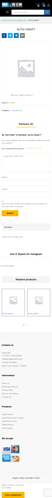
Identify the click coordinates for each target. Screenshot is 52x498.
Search (47, 12)
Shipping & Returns (10, 387)
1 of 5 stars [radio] (27, 148)
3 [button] (28, 324)
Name (5, 177)
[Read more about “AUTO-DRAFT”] (7, 310)
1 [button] (23, 324)
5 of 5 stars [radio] (40, 148)
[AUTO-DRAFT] (4, 35)
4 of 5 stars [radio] (37, 148)
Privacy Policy (7, 390)
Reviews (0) (26, 124)
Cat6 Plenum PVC (9, 421)
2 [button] (26, 324)
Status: (5, 103)
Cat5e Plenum (8, 414)
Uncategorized (16, 110)
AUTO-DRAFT (8, 314)
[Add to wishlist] (18, 310)
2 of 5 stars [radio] (31, 148)
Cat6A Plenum (8, 425)
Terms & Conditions (10, 394)
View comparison (13, 495)
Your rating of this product (13, 149)
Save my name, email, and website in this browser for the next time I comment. (24, 205)
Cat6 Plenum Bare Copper (13, 418)
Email (5, 189)
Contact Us (6, 397)
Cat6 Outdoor (7, 428)
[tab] (26, 125)
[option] (13, 304)
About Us (5, 383)
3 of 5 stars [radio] (34, 148)
